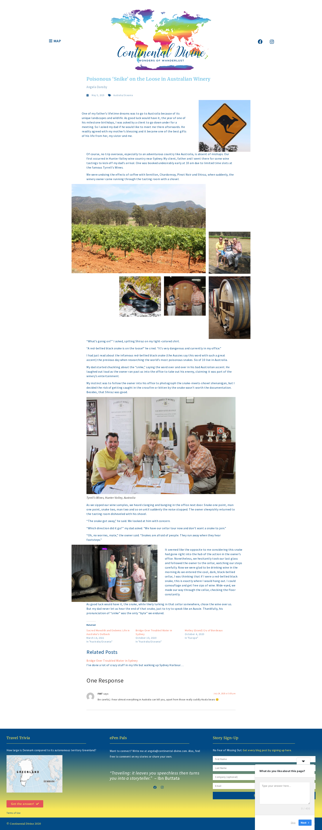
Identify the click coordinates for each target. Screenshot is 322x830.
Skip (293, 822)
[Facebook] (260, 41)
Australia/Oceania (123, 95)
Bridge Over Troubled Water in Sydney (112, 660)
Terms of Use (13, 813)
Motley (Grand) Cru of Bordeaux (203, 630)
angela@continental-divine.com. (168, 751)
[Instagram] (272, 41)
